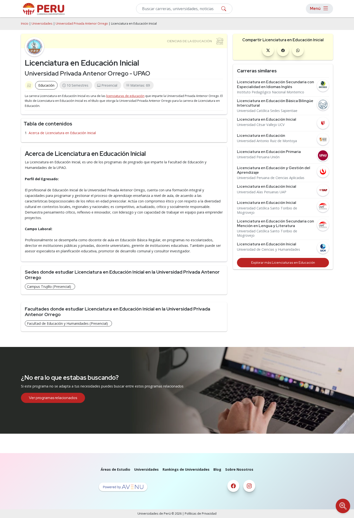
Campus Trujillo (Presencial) (49, 286)
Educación (46, 85)
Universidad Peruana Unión (258, 157)
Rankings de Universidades (186, 469)
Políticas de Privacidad (200, 513)
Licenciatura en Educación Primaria (269, 151)
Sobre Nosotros (239, 469)
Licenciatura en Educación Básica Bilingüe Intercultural (275, 103)
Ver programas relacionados (53, 397)
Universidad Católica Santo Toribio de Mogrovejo (267, 210)
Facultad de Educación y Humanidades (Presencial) (67, 323)
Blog (217, 469)
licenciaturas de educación (125, 96)
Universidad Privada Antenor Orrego (82, 23)
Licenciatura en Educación (261, 135)
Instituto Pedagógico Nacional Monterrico (270, 92)
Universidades (42, 23)
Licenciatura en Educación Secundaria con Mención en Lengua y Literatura (275, 223)
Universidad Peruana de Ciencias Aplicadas (270, 178)
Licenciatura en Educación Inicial (266, 119)
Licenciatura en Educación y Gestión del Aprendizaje (273, 170)
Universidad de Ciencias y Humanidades (268, 249)
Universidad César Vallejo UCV (261, 125)
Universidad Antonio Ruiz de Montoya (267, 141)
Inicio (24, 23)
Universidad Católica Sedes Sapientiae (267, 111)
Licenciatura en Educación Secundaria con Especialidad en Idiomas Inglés (275, 84)
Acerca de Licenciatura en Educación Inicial (62, 133)
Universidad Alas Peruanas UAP (261, 192)
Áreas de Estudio (115, 469)
